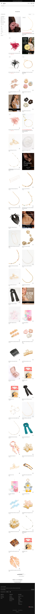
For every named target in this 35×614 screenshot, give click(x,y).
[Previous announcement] (2, 1)
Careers (1, 598)
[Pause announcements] (32, 1)
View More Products (21, 576)
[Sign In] (32, 3)
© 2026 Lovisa (17, 611)
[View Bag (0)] (33, 3)
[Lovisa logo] (4, 3)
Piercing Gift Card (20, 601)
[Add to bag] (19, 31)
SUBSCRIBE (32, 589)
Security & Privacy (20, 610)
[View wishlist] (30, 3)
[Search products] (33, 6)
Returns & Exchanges (12, 599)
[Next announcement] (31, 1)
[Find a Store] (28, 3)
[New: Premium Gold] (28, 161)
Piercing (19, 599)
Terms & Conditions (15, 610)
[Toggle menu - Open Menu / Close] (1, 3)
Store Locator (19, 598)
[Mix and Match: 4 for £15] (28, 296)
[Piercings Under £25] (28, 219)
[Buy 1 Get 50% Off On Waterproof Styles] (15, 103)
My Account (11, 600)
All (3, 8)
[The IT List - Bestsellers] (28, 45)
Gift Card (19, 600)
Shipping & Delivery (12, 598)
